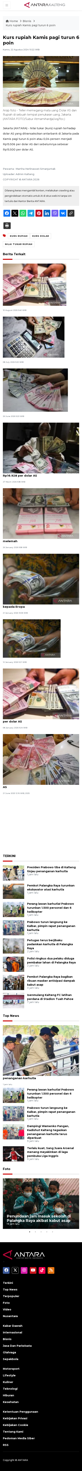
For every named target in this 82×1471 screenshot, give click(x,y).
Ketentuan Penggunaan (20, 1411)
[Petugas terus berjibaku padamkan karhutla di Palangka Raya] (13, 945)
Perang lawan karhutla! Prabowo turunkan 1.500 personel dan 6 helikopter (50, 907)
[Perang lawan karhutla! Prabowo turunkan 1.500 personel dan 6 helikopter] (13, 909)
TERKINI (9, 856)
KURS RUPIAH (19, 236)
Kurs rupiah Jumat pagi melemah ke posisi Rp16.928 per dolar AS (35, 473)
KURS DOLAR (40, 236)
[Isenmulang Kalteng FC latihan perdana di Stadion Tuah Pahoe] (13, 1000)
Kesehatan (11, 1402)
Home (14, 21)
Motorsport (11, 1368)
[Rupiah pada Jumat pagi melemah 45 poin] (35, 390)
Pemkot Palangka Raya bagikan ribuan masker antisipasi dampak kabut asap (51, 980)
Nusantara (10, 1316)
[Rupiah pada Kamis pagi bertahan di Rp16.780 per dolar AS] (41, 693)
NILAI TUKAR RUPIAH (18, 244)
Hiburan (8, 1395)
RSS (6, 1445)
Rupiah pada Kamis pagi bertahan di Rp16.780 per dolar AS (38, 719)
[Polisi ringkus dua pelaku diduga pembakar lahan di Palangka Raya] (13, 964)
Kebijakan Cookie (15, 1425)
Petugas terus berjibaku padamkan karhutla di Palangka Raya (50, 944)
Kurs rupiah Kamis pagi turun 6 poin (30, 25)
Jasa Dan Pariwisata (17, 1345)
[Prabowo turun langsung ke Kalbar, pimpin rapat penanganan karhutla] (13, 927)
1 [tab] (29, 1232)
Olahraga (9, 1352)
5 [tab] (52, 1232)
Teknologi (10, 1388)
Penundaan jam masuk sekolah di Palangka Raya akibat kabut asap (39, 1218)
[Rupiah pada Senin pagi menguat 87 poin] (34, 284)
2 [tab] (35, 1232)
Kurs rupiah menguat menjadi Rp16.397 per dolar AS (41, 785)
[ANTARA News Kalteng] (45, 5)
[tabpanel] (41, 1203)
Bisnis (27, 21)
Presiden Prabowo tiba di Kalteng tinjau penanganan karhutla (33, 1076)
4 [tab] (47, 1232)
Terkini (8, 1283)
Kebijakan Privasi (15, 1418)
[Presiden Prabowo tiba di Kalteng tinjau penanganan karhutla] (13, 873)
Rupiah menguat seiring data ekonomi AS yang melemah (39, 539)
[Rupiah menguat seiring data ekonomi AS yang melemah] (41, 513)
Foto (6, 1169)
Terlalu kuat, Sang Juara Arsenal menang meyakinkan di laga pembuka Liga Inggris (50, 1152)
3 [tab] (41, 1232)
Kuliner (8, 1382)
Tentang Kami (13, 1431)
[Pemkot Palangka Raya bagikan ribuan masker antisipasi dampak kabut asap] (13, 982)
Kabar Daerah (13, 1326)
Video (7, 1309)
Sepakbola (10, 1359)
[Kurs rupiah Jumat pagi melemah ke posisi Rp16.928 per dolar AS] (41, 447)
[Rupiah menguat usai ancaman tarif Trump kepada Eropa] (41, 579)
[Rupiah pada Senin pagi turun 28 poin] (32, 638)
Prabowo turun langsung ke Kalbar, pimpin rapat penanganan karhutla (51, 926)
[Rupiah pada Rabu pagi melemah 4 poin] (33, 337)
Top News (11, 1016)
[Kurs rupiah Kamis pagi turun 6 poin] (41, 1050)
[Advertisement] (41, 823)
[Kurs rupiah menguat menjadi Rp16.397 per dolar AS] (41, 759)
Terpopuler (11, 1296)
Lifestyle (9, 1375)
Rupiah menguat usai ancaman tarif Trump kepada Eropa (36, 604)
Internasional (12, 1332)
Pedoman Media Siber (19, 1438)
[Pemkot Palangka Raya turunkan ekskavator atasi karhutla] (13, 891)
